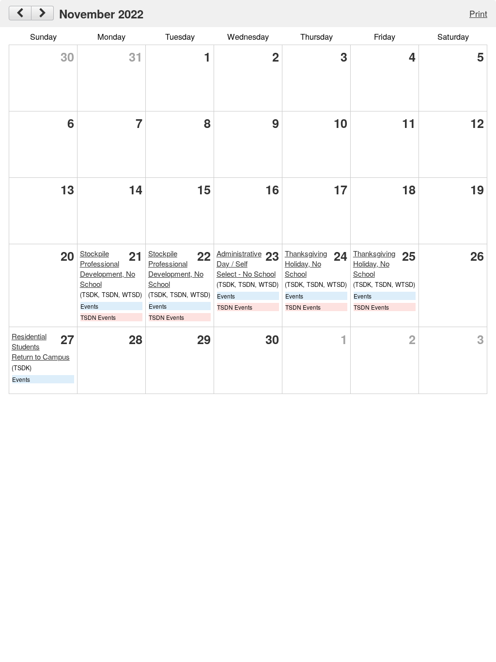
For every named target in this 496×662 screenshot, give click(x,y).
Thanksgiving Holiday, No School (306, 263)
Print (478, 13)
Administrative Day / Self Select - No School (246, 263)
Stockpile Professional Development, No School (107, 268)
